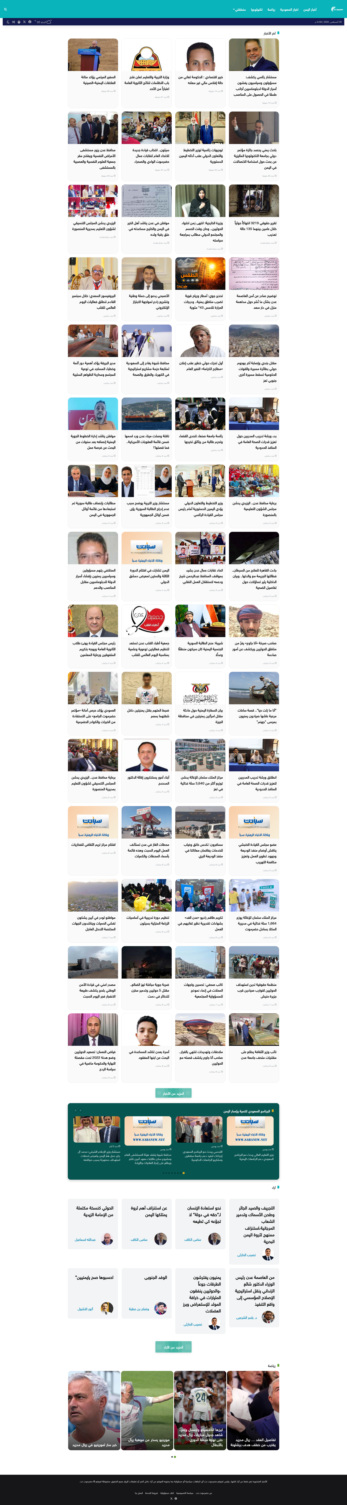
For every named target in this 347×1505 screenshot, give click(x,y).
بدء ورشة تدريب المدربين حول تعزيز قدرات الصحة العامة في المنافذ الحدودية (257, 441)
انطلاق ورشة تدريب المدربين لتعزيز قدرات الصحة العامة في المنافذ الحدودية (257, 782)
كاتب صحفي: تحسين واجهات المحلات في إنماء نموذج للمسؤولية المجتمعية (203, 990)
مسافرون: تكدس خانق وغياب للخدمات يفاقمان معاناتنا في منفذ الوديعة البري (203, 850)
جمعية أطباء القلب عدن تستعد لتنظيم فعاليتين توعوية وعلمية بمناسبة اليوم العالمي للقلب (148, 648)
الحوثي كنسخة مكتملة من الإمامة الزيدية (94, 1210)
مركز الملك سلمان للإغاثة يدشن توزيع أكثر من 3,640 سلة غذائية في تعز (202, 782)
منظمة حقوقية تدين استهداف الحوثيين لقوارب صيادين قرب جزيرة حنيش (256, 990)
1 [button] (184, 1173)
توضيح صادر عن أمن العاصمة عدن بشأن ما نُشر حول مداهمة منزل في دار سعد (256, 301)
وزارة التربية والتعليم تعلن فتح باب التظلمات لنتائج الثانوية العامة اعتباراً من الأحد (147, 82)
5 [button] (172, 1173)
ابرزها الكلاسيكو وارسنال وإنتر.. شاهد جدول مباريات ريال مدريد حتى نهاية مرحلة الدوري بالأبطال (200, 1436)
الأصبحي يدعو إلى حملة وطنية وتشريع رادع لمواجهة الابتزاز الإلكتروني (149, 301)
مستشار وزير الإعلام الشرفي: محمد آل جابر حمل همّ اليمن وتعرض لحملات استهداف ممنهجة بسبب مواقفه (99, 1155)
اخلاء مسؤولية (167, 1493)
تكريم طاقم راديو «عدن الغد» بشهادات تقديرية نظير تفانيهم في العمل (200, 923)
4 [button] (175, 1173)
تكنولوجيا (257, 9)
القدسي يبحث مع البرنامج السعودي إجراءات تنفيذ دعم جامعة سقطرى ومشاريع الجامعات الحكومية (202, 1155)
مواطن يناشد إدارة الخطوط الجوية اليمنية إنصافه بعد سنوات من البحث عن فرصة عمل (93, 441)
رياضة (271, 9)
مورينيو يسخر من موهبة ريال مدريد (149, 1441)
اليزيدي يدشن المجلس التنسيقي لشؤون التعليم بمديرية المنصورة (93, 225)
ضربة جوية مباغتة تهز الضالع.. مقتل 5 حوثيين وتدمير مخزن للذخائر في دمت (149, 990)
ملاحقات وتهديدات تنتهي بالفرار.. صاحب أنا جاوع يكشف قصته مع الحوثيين (201, 1057)
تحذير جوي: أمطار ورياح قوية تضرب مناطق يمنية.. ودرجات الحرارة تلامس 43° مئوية (203, 301)
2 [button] (180, 1173)
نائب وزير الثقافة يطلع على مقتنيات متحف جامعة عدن (259, 1054)
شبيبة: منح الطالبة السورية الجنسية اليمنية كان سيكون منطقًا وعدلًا (200, 648)
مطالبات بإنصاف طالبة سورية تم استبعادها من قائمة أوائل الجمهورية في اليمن (93, 508)
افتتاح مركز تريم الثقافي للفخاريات (93, 844)
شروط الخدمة (151, 1493)
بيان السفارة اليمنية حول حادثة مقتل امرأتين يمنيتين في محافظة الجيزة (200, 715)
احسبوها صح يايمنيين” (94, 1276)
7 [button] (166, 1173)
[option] (250, 1139)
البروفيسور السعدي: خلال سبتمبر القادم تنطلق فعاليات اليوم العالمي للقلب (93, 301)
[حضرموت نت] (337, 9)
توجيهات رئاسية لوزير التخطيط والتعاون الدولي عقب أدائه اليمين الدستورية (201, 155)
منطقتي (240, 9)
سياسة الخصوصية (184, 1493)
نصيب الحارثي (246, 1254)
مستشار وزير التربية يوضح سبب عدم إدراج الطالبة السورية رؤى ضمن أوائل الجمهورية (148, 508)
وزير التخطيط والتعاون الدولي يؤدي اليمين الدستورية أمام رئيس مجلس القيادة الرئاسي (200, 508)
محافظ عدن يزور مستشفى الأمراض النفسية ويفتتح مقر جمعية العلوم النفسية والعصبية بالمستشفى (94, 158)
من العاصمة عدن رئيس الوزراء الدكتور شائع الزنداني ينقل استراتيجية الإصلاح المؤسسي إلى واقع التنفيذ (255, 1290)
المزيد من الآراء (173, 1346)
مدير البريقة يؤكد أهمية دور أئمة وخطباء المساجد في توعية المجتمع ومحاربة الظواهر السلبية (94, 368)
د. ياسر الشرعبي (246, 1317)
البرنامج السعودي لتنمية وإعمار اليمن (247, 1110)
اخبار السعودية (289, 9)
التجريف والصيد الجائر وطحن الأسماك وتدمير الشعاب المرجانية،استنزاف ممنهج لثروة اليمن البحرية (255, 1223)
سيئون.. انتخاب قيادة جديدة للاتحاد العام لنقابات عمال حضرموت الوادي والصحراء (151, 155)
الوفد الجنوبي (155, 1276)
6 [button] (169, 1173)
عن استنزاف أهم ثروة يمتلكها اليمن (149, 1210)
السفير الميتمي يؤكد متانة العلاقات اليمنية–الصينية (98, 79)
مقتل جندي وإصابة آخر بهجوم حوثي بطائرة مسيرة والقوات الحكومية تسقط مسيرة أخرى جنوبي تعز (257, 371)
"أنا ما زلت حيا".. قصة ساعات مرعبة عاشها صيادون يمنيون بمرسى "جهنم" (257, 715)
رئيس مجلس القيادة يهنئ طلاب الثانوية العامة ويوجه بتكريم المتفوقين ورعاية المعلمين (94, 648)
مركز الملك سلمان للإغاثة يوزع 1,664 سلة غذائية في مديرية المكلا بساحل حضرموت (257, 923)
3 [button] (178, 1173)
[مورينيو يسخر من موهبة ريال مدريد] (147, 1410)
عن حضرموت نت (204, 1493)
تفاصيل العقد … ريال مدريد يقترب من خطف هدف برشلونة (253, 1441)
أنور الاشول (85, 1308)
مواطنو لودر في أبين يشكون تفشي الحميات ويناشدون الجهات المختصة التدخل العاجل (93, 923)
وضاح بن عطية (139, 1308)
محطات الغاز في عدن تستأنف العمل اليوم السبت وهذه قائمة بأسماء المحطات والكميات (148, 850)
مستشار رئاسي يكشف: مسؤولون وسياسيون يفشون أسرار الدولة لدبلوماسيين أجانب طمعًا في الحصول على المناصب (255, 85)
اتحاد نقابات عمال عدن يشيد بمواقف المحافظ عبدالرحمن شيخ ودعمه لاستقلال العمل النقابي (201, 575)
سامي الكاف (193, 1239)
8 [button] (163, 1173)
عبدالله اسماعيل (85, 1239)
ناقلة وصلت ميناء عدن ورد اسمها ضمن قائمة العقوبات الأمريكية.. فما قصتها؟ (147, 441)
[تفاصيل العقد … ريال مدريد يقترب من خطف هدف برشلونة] (253, 1410)
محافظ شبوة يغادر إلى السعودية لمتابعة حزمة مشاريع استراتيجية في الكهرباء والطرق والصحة (147, 368)
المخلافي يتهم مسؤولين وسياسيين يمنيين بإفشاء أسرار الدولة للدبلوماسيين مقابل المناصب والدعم (95, 578)
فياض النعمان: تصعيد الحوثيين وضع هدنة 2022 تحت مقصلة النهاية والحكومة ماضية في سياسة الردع (95, 1060)
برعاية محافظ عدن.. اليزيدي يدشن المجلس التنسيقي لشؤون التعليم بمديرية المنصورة (93, 782)
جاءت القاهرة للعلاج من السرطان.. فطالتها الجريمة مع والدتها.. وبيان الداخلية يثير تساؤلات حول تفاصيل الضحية (254, 578)
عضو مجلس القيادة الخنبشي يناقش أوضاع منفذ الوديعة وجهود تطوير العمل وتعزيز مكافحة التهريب (258, 852)
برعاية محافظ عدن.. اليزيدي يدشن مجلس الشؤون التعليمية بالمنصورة (255, 508)
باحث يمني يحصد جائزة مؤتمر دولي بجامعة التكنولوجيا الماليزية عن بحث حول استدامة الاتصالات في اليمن (255, 158)
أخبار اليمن (309, 9)
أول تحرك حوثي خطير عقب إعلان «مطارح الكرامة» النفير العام (201, 365)
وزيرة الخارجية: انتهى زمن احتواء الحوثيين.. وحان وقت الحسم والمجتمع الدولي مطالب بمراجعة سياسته (201, 231)
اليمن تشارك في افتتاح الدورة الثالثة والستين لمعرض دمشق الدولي (149, 575)
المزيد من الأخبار (173, 1093)
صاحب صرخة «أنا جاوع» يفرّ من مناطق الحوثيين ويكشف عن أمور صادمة (254, 648)
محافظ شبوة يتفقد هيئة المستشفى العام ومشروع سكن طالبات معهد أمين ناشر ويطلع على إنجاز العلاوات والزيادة (148, 1158)
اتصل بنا (139, 1493)
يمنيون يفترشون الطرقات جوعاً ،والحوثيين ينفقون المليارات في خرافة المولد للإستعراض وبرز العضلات (202, 1293)
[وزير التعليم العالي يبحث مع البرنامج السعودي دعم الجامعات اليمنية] (250, 1131)
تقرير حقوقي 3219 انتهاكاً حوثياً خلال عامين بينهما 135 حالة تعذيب (256, 228)
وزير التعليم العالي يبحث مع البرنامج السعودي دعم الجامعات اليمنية (254, 1156)
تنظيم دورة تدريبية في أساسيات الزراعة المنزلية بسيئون (148, 920)
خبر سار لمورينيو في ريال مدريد (94, 1444)
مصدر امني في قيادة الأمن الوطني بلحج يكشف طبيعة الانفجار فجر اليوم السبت (97, 990)
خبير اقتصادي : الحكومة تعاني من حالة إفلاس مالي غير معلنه (200, 79)
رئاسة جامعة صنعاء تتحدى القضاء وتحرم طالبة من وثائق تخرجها (201, 438)
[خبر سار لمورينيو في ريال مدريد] (94, 1410)
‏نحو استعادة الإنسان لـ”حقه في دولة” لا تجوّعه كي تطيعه (204, 1213)
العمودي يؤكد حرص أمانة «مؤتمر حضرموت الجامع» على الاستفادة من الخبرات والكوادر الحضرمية (93, 715)
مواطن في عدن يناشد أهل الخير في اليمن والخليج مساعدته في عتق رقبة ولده (148, 228)
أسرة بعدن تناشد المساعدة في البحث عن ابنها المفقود (149, 1054)
